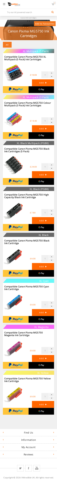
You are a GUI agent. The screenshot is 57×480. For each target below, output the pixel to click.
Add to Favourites (45, 23)
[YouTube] (36, 468)
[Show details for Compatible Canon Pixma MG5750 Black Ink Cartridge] (13, 257)
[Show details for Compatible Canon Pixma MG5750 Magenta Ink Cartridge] (13, 349)
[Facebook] (28, 468)
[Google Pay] (41, 89)
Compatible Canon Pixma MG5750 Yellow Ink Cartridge (27, 380)
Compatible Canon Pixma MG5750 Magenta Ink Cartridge (23, 334)
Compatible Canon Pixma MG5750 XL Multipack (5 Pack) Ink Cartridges (25, 58)
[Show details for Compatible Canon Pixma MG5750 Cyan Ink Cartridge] (13, 303)
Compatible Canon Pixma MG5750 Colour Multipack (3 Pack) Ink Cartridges (27, 104)
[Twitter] (20, 468)
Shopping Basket (54, 3)
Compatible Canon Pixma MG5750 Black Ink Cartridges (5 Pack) (27, 150)
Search (52, 12)
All (7, 44)
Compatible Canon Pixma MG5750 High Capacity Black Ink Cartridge (26, 196)
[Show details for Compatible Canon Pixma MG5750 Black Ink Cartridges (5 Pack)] (13, 165)
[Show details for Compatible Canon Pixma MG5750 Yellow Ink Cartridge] (13, 395)
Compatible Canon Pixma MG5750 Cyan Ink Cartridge (26, 288)
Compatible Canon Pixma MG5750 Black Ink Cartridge (27, 242)
